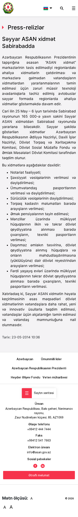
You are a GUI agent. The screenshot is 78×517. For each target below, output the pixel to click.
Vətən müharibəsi (55, 377)
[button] (47, 8)
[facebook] (35, 465)
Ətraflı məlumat (39, 475)
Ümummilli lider (51, 359)
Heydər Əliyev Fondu (26, 377)
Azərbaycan (26, 359)
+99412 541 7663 (39, 440)
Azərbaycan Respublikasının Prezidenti (39, 368)
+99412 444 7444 (39, 429)
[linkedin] (43, 465)
